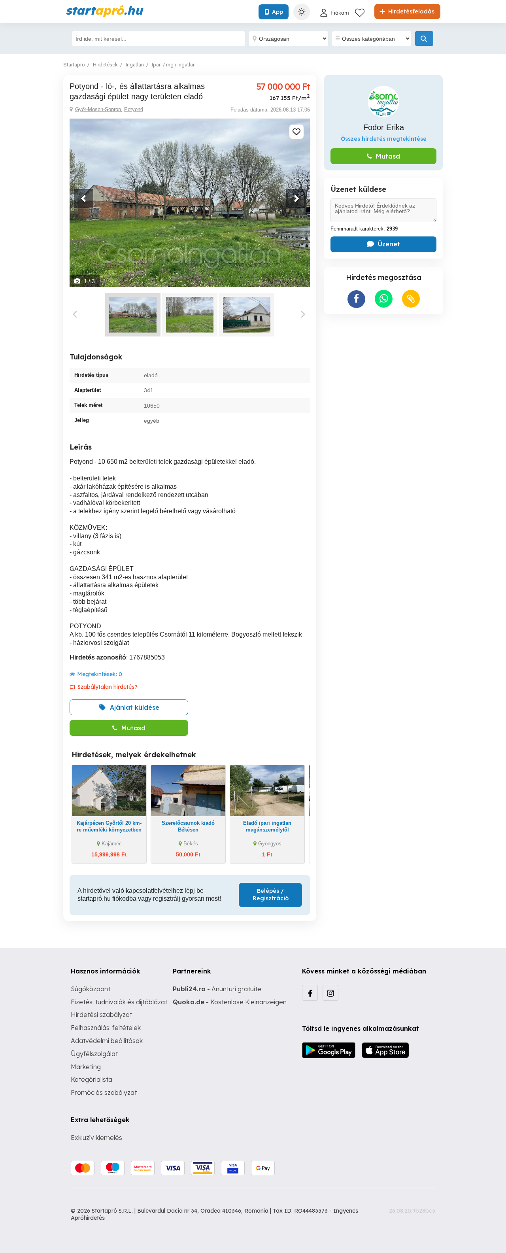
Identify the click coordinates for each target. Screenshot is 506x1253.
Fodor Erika (383, 127)
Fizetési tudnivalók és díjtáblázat (119, 1002)
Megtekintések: (99, 674)
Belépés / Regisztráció (271, 894)
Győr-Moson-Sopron (98, 109)
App (277, 11)
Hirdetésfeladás (410, 11)
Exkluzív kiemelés (96, 1137)
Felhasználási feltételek (106, 1028)
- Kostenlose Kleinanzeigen (230, 1002)
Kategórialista (91, 1079)
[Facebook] (309, 992)
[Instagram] (330, 992)
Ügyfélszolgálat (94, 1054)
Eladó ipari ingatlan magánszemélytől (267, 826)
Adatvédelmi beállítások (107, 1041)
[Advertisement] (383, 371)
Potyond (133, 109)
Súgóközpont (90, 989)
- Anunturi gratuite (217, 989)
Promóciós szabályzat (104, 1092)
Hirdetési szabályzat (101, 1015)
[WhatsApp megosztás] (384, 299)
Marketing (86, 1067)
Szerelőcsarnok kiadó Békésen (188, 826)
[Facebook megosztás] (356, 299)
